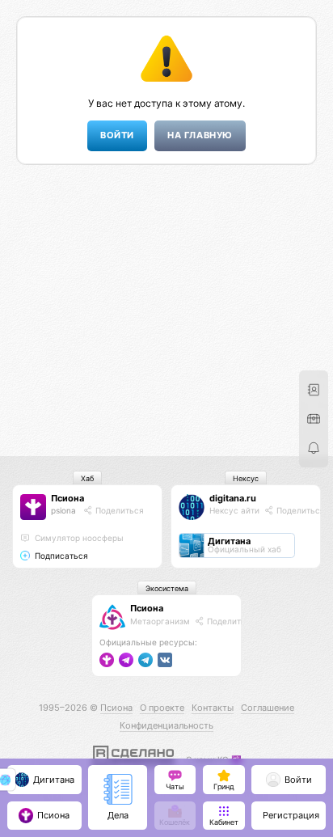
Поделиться (118, 510)
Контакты (213, 707)
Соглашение (267, 707)
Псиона (67, 498)
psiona (63, 510)
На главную (199, 135)
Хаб (87, 478)
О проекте (162, 707)
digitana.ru (232, 498)
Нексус (246, 478)
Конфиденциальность (166, 725)
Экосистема (166, 588)
